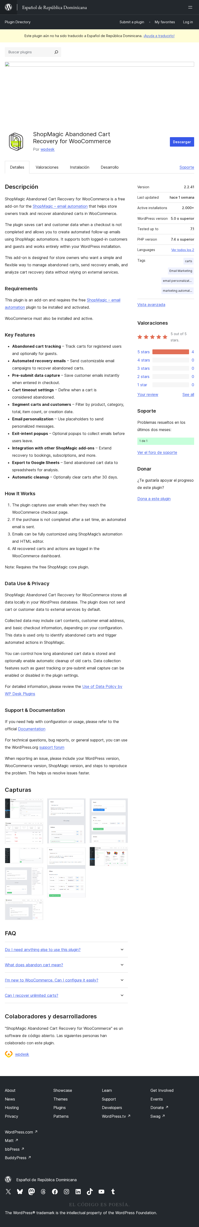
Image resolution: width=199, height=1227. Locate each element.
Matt (11, 1140)
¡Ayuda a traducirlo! (158, 36)
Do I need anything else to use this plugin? (43, 949)
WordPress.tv (116, 1116)
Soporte (187, 167)
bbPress (15, 1149)
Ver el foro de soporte (157, 452)
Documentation (31, 728)
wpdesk (48, 149)
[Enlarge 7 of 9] (79, 853)
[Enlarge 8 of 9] (121, 804)
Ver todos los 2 (182, 250)
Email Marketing (180, 271)
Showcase (62, 1090)
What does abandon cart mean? (34, 965)
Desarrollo (110, 167)
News (10, 1099)
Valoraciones (47, 167)
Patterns (61, 1116)
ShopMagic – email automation (60, 206)
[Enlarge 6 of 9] (79, 804)
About (10, 1090)
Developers (112, 1107)
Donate (159, 1107)
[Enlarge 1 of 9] (36, 804)
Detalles (17, 167)
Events (156, 1099)
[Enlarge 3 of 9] (36, 854)
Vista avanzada (151, 304)
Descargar (182, 142)
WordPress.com (21, 1132)
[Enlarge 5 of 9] (36, 905)
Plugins (59, 1107)
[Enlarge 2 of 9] (36, 828)
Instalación (79, 167)
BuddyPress (18, 1157)
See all (188, 394)
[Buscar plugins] (56, 52)
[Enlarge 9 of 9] (121, 853)
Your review (147, 394)
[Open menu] (191, 7)
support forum (51, 747)
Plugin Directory (18, 22)
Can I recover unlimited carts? (31, 995)
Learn (107, 1090)
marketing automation (178, 290)
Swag (157, 1116)
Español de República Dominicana (46, 1179)
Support (109, 1099)
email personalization (178, 281)
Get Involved (162, 1090)
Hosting (12, 1107)
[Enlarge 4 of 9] (36, 873)
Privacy (11, 1116)
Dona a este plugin (154, 498)
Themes (60, 1099)
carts (188, 261)
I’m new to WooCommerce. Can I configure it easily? (51, 980)
